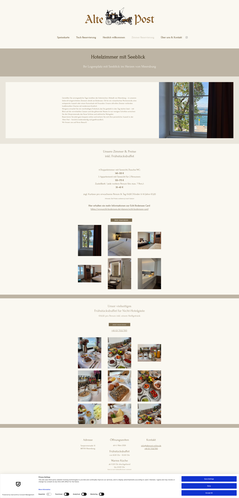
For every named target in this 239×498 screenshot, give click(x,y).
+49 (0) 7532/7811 (151, 448)
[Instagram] (186, 37)
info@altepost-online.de (151, 445)
